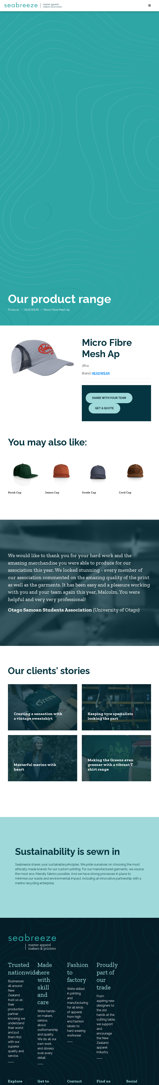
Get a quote (104, 408)
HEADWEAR (31, 309)
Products (13, 309)
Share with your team (109, 397)
